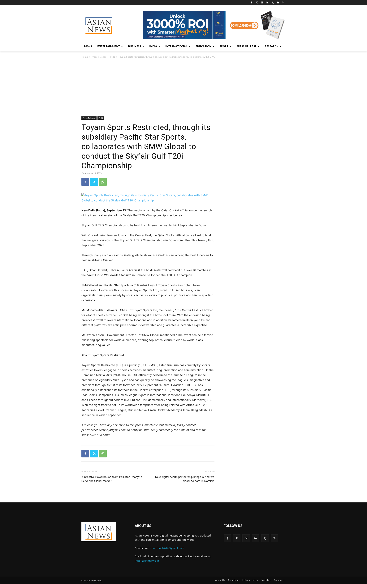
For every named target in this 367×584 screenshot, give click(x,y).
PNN (112, 56)
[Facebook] (251, 3)
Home (84, 56)
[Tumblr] (273, 3)
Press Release (99, 56)
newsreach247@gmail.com (167, 548)
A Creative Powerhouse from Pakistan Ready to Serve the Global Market (111, 479)
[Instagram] (262, 3)
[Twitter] (257, 3)
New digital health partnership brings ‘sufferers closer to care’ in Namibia (184, 479)
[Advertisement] (183, 88)
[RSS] (283, 3)
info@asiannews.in (147, 561)
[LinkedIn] (267, 3)
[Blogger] (278, 3)
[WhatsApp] (103, 182)
